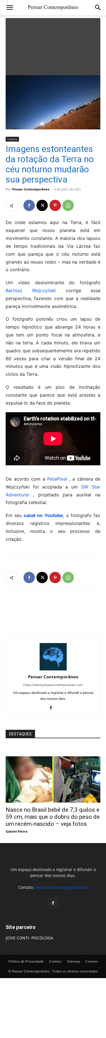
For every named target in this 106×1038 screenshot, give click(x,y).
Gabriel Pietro (16, 831)
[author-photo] (53, 668)
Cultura (12, 139)
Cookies (55, 961)
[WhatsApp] (68, 205)
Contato (91, 961)
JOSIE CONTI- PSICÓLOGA (29, 938)
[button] (10, 7)
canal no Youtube (43, 515)
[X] (42, 205)
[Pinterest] (55, 205)
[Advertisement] (53, 45)
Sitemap (73, 961)
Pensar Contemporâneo (30, 189)
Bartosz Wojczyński (31, 290)
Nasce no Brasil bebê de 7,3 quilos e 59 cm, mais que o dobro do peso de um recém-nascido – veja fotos (53, 816)
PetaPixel (58, 479)
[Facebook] (29, 205)
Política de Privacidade (26, 961)
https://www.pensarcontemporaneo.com (53, 685)
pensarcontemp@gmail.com (61, 887)
